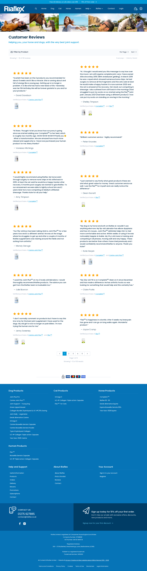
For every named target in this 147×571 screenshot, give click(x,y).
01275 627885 (26, 514)
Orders (12, 480)
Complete (100, 106)
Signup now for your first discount (97, 523)
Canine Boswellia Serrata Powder (22, 428)
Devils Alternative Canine (19, 417)
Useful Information (17, 473)
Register (103, 476)
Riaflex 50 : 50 (105, 400)
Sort (133, 52)
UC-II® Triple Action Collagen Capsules (24, 459)
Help (87, 8)
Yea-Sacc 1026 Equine (108, 411)
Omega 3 (13, 421)
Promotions (14, 490)
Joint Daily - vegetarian (18, 414)
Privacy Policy (60, 566)
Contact (111, 8)
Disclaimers (90, 566)
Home (43, 8)
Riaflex (98, 8)
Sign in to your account (108, 473)
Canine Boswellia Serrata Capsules (23, 424)
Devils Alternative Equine (109, 404)
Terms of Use (79, 566)
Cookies (70, 566)
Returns (13, 487)
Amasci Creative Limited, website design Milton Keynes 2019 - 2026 (87, 560)
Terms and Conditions (46, 566)
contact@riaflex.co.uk (27, 517)
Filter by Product (21, 52)
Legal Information (102, 566)
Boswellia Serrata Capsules (20, 455)
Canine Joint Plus (35, 100)
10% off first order (87, 2)
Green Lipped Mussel (17, 407)
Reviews (58, 480)
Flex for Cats (61, 404)
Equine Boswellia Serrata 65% (110, 407)
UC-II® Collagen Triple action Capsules (24, 435)
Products (13, 476)
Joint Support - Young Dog (20, 404)
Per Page (123, 52)
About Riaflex (60, 473)
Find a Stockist (60, 476)
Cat (60, 8)
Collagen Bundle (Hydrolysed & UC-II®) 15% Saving (28, 411)
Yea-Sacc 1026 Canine (18, 438)
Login (121, 8)
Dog (52, 8)
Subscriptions (15, 494)
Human (78, 8)
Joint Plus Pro (15, 397)
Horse (68, 8)
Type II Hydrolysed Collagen (20, 431)
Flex (111, 106)
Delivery (13, 483)
